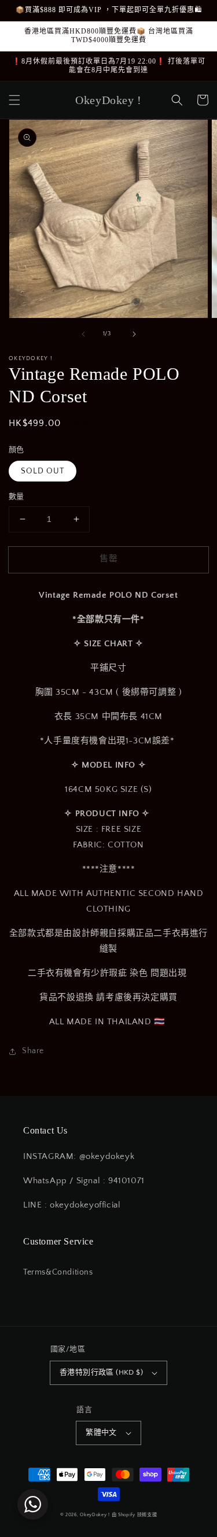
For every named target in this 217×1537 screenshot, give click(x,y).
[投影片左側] (83, 334)
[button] (14, 100)
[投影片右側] (134, 334)
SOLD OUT (42, 471)
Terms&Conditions (58, 1272)
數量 (16, 496)
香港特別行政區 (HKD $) (101, 1372)
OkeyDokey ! (95, 1514)
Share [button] (33, 1050)
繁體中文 (101, 1432)
